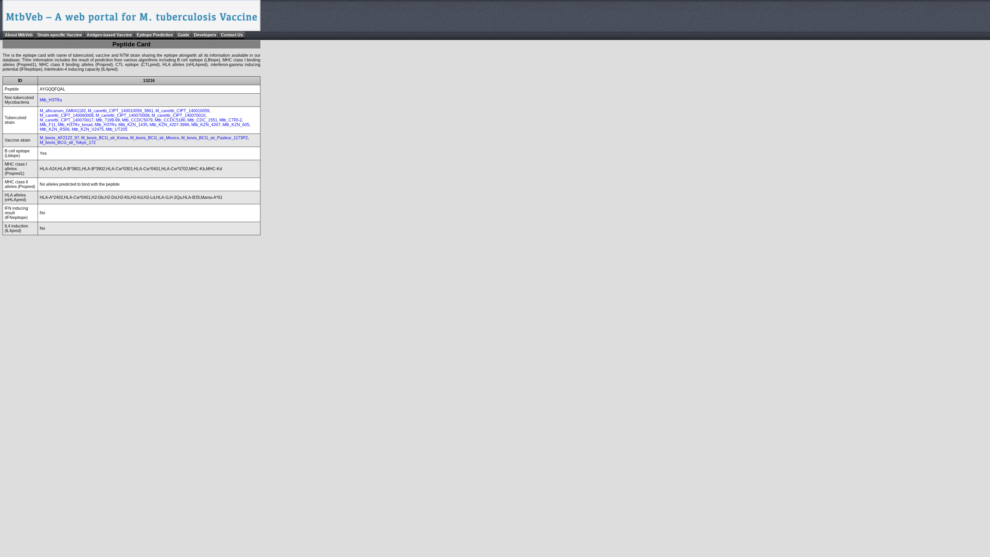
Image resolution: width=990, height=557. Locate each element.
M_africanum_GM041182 (63, 111)
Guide (183, 35)
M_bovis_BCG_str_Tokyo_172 (68, 142)
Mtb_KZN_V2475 (88, 129)
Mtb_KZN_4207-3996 (169, 124)
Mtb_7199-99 (108, 120)
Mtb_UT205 (116, 129)
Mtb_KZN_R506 (55, 129)
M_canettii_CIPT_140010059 (182, 111)
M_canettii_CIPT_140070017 (67, 120)
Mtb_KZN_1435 (132, 124)
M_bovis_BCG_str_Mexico (154, 138)
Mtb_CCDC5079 (137, 120)
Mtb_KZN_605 (235, 124)
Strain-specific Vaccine (59, 35)
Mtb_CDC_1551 (202, 120)
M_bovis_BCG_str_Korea (104, 138)
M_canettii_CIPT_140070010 (178, 115)
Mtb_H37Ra (51, 100)
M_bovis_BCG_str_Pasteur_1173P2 (214, 138)
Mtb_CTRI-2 (230, 120)
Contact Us (232, 35)
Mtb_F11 (48, 124)
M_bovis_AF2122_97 (59, 138)
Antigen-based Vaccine (109, 35)
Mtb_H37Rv (105, 124)
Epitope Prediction (155, 35)
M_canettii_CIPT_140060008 (67, 115)
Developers (205, 35)
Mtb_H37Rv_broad (75, 124)
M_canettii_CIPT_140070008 (123, 115)
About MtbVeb (19, 35)
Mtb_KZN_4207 (205, 124)
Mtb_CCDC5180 (170, 120)
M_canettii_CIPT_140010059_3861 (120, 111)
